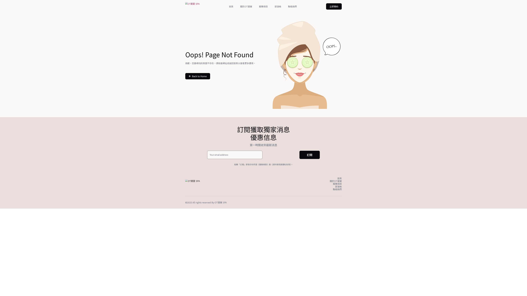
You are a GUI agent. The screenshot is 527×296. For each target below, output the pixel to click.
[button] (334, 6)
